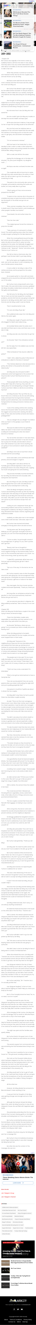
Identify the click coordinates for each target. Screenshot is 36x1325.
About (6, 1319)
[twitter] (18, 1309)
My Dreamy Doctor (7, 1219)
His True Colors (22, 1210)
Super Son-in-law (18, 1228)
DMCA (19, 1322)
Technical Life (29, 1228)
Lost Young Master (7, 1216)
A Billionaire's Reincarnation (10, 1207)
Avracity (25, 1316)
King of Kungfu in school (24, 1213)
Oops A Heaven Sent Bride (22, 1219)
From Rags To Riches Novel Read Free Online (21, 1284)
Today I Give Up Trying (21, 1231)
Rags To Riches (6, 1222)
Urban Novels (6, 1234)
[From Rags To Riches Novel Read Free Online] (5, 1285)
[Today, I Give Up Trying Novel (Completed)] (5, 1278)
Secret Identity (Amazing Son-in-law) (12, 1225)
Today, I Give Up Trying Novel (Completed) (20, 1277)
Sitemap (25, 1322)
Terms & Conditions (16, 1319)
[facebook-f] (14, 1309)
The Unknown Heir (7, 1231)
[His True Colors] (5, 1270)
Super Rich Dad (6, 1228)
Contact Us (11, 1322)
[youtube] (21, 1309)
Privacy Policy (28, 1319)
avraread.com (26, 1304)
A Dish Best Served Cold (9, 1210)
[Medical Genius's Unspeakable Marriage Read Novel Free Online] (5, 1263)
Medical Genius (19, 1216)
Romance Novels (18, 1222)
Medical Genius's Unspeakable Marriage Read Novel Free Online (22, 1262)
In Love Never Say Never (9, 1213)
